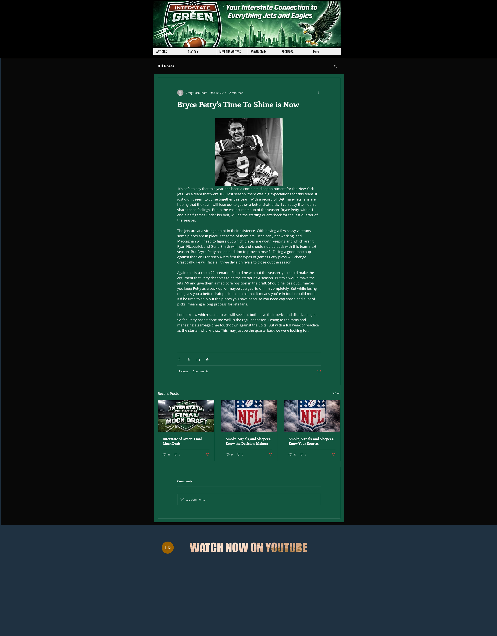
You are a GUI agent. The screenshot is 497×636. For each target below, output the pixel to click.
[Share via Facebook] (179, 359)
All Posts (166, 66)
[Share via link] (207, 359)
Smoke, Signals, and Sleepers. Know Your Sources (311, 441)
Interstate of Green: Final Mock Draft (182, 441)
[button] (232, 51)
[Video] (168, 548)
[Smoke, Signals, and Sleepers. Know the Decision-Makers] (249, 416)
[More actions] (318, 92)
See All (336, 393)
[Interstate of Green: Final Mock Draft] (186, 416)
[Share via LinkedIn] (198, 359)
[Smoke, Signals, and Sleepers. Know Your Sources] (312, 416)
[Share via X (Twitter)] (188, 359)
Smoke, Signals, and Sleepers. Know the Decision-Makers (248, 441)
